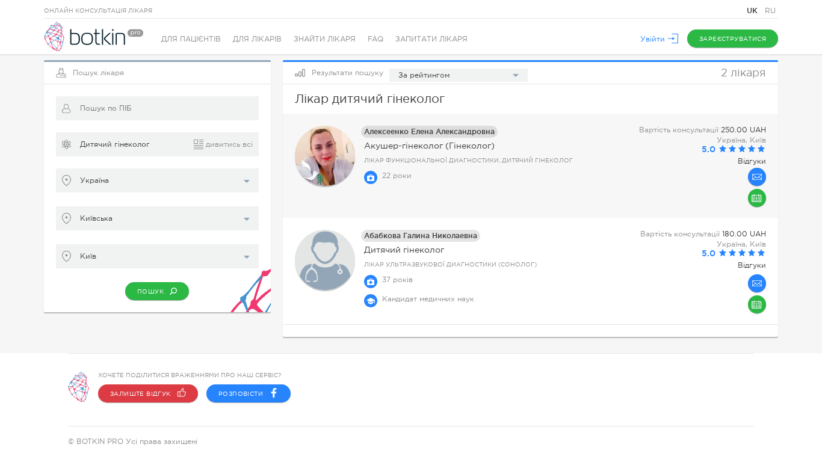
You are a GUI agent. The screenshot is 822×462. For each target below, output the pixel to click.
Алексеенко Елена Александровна (429, 131)
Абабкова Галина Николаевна (420, 235)
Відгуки (752, 161)
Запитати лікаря (431, 39)
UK (753, 10)
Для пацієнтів (191, 39)
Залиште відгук (140, 393)
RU (770, 11)
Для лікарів (257, 39)
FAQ (375, 39)
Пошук (150, 291)
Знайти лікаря (325, 39)
